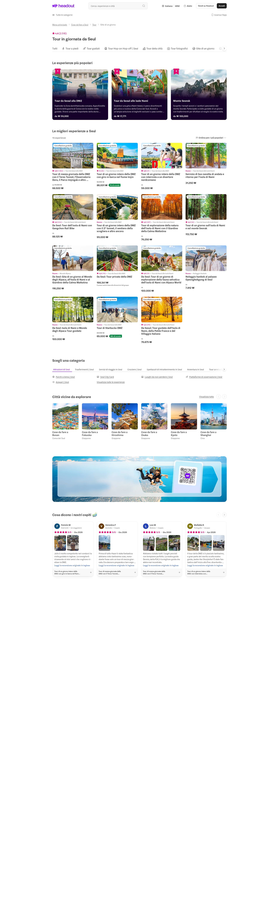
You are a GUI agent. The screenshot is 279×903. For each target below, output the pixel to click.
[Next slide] (224, 48)
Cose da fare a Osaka (149, 433)
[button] (62, 14)
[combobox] (117, 5)
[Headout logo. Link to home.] (63, 6)
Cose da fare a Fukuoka (90, 433)
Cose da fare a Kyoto (179, 433)
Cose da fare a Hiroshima (119, 433)
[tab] (54, 48)
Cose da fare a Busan (60, 433)
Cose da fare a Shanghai (208, 433)
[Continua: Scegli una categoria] (224, 369)
